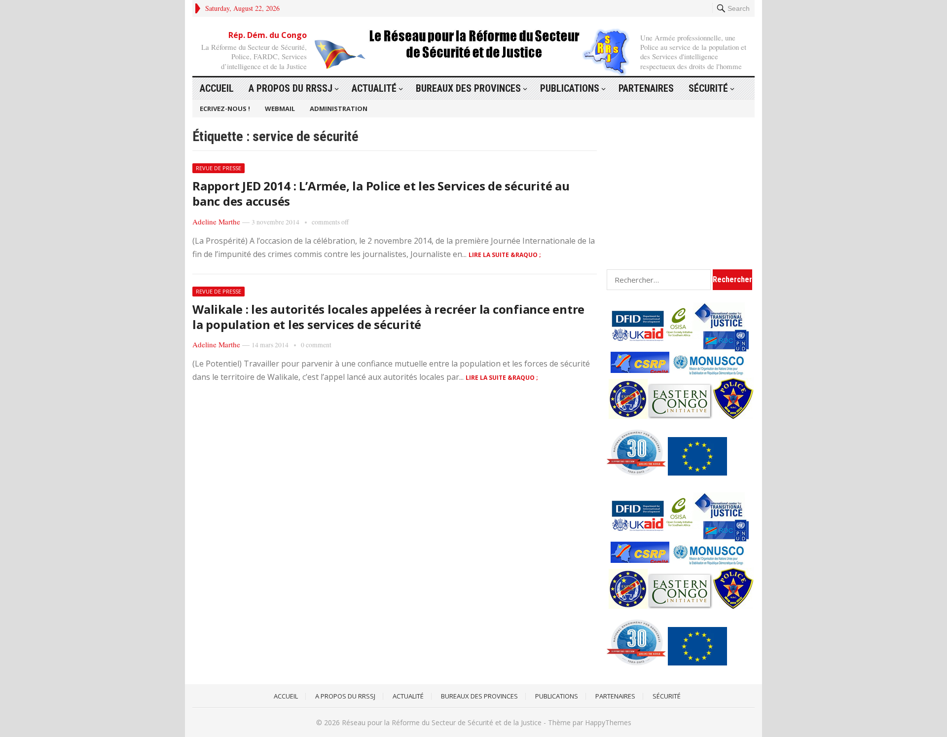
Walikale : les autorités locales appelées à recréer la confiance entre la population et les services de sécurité (388, 316)
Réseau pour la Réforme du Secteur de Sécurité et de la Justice (442, 722)
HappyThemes (608, 722)
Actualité (374, 88)
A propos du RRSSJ (290, 88)
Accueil (217, 88)
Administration (338, 108)
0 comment (316, 344)
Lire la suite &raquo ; (505, 255)
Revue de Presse (218, 168)
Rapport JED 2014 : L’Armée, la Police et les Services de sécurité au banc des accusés (381, 193)
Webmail (280, 108)
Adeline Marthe (216, 221)
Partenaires (646, 88)
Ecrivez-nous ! (225, 108)
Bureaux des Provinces (468, 88)
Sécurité (708, 88)
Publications (569, 88)
